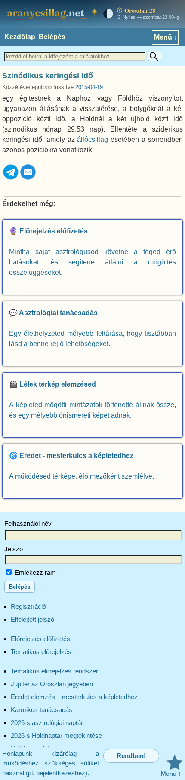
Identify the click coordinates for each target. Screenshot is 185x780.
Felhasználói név (28, 523)
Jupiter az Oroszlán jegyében (52, 684)
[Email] (28, 178)
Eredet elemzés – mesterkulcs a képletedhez (74, 696)
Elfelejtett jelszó (32, 619)
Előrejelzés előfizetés (40, 638)
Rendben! (131, 755)
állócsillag (92, 139)
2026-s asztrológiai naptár (47, 722)
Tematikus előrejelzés (41, 651)
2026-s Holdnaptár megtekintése (56, 735)
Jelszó (13, 549)
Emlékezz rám (34, 572)
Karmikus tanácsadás (41, 709)
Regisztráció (28, 606)
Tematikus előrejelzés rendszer (54, 671)
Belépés (52, 36)
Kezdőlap (19, 36)
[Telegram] (10, 178)
